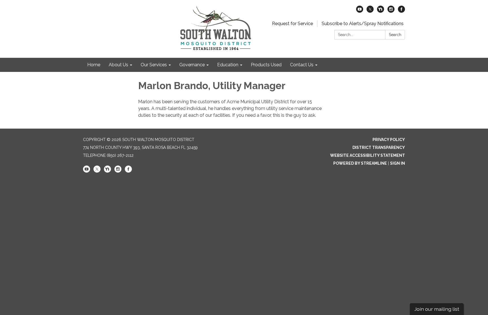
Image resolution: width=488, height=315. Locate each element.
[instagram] (391, 11)
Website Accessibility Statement (367, 155)
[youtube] (359, 11)
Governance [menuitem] (192, 64)
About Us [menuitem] (118, 64)
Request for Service (292, 23)
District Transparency (378, 147)
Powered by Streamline (360, 163)
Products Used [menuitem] (266, 64)
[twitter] (370, 11)
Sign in (397, 163)
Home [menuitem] (93, 64)
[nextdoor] (380, 11)
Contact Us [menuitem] (301, 64)
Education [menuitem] (227, 64)
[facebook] (401, 11)
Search (395, 34)
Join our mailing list (436, 309)
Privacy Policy (388, 139)
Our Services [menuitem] (154, 64)
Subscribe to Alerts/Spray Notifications (363, 23)
